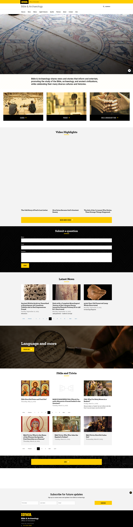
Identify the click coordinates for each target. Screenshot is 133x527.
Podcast (65, 118)
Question (23, 251)
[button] (106, 6)
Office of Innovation (34, 2)
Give (76, 12)
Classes (23, 12)
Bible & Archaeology (32, 6)
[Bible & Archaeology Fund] (110, 103)
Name (22, 237)
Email (22, 244)
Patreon (58, 12)
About (64, 12)
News (29, 12)
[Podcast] (66, 103)
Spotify (52, 12)
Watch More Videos (65, 220)
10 (65, 318)
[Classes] (23, 103)
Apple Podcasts (43, 12)
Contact (71, 12)
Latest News (66, 279)
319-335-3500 (27, 525)
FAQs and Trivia (66, 373)
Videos (35, 12)
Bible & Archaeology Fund (108, 118)
